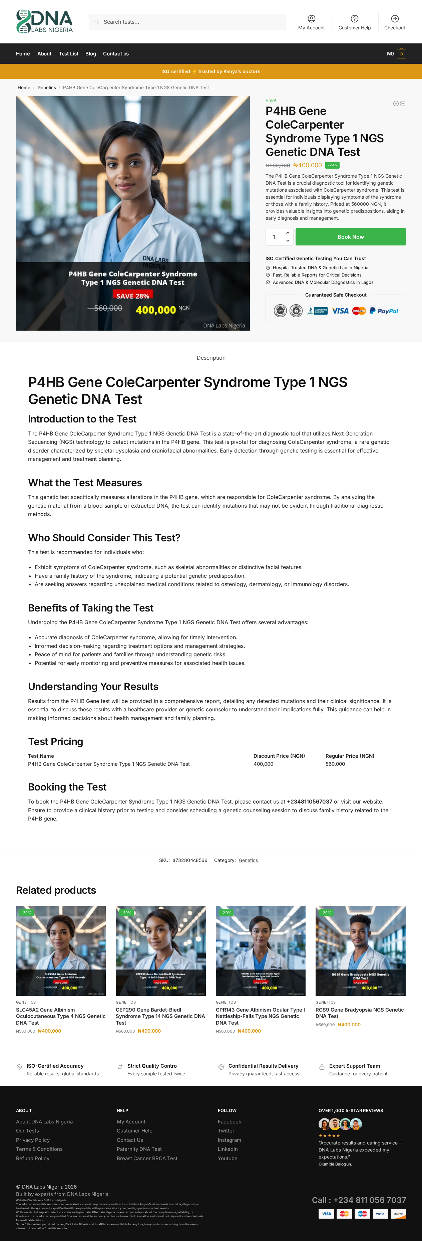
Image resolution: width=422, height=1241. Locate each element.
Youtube (228, 1158)
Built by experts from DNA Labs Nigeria (62, 1194)
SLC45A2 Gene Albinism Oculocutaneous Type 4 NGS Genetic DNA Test (61, 1016)
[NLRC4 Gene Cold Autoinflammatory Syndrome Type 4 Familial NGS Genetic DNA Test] (396, 103)
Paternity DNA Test (139, 1149)
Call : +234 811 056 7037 (359, 1200)
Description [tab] (211, 357)
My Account (311, 27)
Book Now (351, 236)
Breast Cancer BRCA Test (147, 1158)
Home (24, 87)
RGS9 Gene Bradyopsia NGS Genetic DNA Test (360, 1013)
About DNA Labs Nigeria (44, 1121)
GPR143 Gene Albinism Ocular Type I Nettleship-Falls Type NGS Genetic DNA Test (260, 1016)
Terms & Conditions (39, 1149)
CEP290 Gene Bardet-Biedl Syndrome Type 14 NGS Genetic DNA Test (160, 1016)
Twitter (226, 1130)
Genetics (46, 87)
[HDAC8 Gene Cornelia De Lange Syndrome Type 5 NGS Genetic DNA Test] (402, 103)
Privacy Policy (33, 1140)
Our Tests (27, 1130)
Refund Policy (32, 1158)
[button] (396, 54)
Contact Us (130, 1140)
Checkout (394, 27)
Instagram (229, 1140)
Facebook (229, 1121)
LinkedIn (228, 1149)
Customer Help (355, 27)
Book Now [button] (61, 1045)
